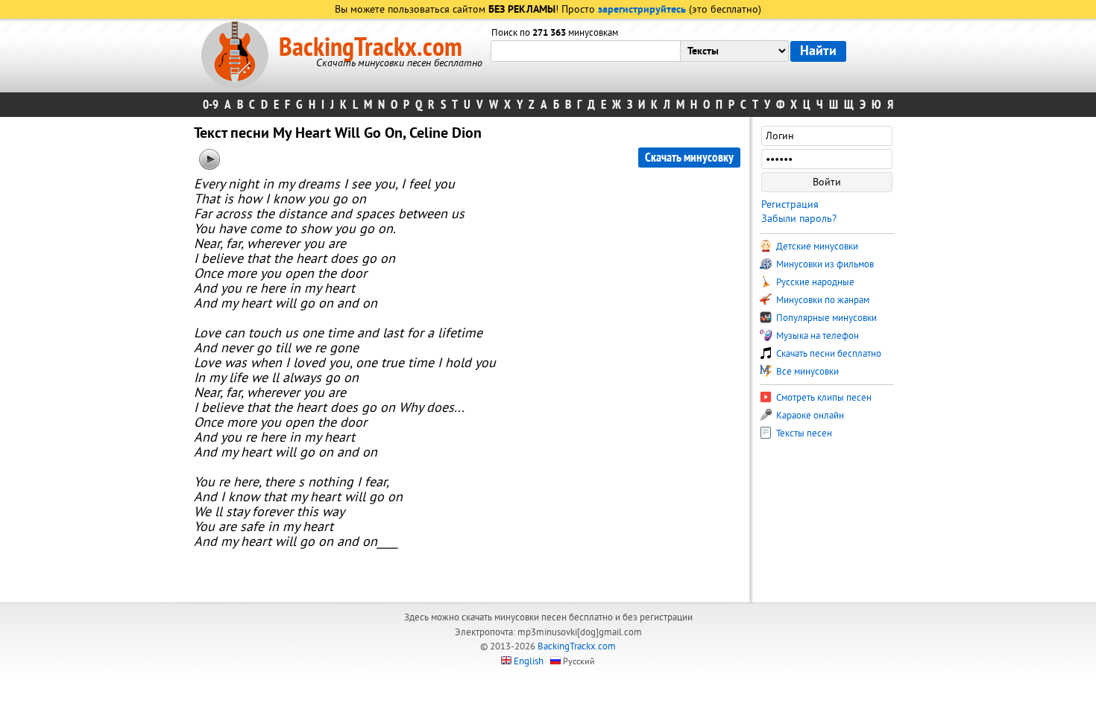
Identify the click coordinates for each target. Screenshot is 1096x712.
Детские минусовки (816, 246)
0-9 (210, 105)
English (529, 661)
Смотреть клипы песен (823, 397)
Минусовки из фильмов (824, 264)
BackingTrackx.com (370, 48)
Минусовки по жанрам (821, 300)
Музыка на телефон (816, 336)
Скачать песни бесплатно (827, 354)
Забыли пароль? (799, 218)
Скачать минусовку (689, 157)
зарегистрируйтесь (642, 10)
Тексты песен (803, 433)
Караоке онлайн (809, 415)
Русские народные (814, 282)
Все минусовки (806, 371)
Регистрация (790, 204)
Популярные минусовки (825, 318)
